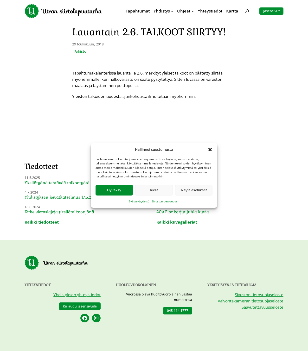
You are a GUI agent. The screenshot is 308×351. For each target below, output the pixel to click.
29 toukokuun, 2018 (88, 44)
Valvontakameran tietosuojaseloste (250, 301)
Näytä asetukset (194, 190)
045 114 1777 (177, 310)
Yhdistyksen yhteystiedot (77, 294)
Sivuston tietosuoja (164, 202)
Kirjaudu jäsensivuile (80, 306)
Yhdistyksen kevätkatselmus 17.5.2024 (62, 197)
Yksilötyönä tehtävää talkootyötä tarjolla (65, 183)
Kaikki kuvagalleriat (176, 222)
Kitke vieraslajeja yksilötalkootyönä (59, 212)
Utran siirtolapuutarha (72, 11)
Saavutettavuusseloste (262, 307)
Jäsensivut (271, 11)
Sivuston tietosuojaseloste (259, 294)
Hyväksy (114, 190)
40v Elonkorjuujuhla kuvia (182, 212)
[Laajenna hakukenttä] (247, 11)
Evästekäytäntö (139, 202)
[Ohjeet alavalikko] (193, 11)
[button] (210, 149)
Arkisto (80, 51)
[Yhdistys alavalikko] (172, 11)
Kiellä (154, 190)
